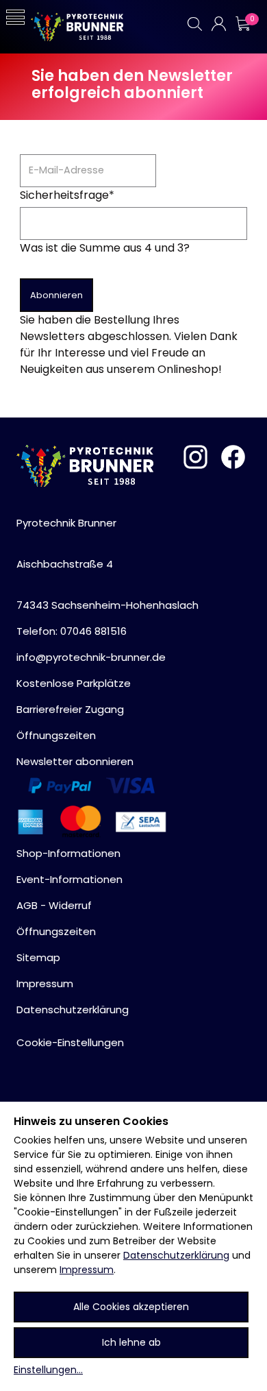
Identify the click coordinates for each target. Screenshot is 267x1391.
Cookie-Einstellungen (70, 1042)
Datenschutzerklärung (176, 1255)
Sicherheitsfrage (67, 195)
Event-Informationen (69, 879)
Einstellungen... (48, 1370)
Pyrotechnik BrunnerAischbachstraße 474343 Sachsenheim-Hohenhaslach (107, 564)
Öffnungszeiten (56, 735)
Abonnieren (56, 295)
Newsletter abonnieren (75, 761)
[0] (242, 23)
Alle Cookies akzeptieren (131, 1307)
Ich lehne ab (131, 1342)
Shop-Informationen (68, 853)
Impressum (87, 1270)
